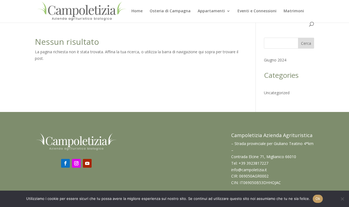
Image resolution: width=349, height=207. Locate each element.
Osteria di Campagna (170, 11)
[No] (342, 199)
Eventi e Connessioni (256, 11)
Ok (317, 198)
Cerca (306, 43)
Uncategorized (277, 92)
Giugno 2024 (275, 60)
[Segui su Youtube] (87, 163)
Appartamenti (211, 11)
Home (137, 11)
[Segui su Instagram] (76, 163)
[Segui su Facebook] (65, 163)
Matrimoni (294, 11)
